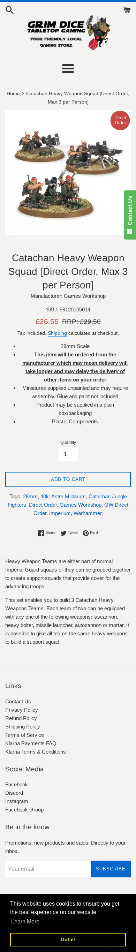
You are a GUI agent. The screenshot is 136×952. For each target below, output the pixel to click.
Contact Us (18, 701)
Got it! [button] (68, 939)
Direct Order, (43, 505)
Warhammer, (88, 513)
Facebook (16, 784)
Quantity (68, 442)
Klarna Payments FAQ (30, 743)
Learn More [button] (25, 921)
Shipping (57, 333)
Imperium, (60, 513)
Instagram (16, 801)
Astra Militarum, (69, 496)
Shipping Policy (22, 727)
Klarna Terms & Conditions (35, 752)
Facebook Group (24, 810)
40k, (45, 496)
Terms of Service (24, 735)
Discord (14, 793)
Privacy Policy (21, 710)
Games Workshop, (81, 505)
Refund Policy (21, 718)
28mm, (31, 496)
